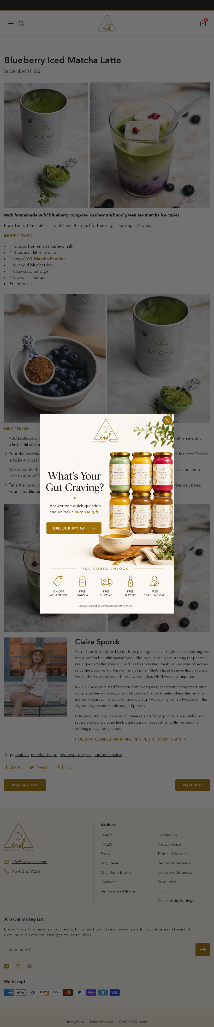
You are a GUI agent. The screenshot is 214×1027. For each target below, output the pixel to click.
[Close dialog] (167, 420)
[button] (107, 514)
